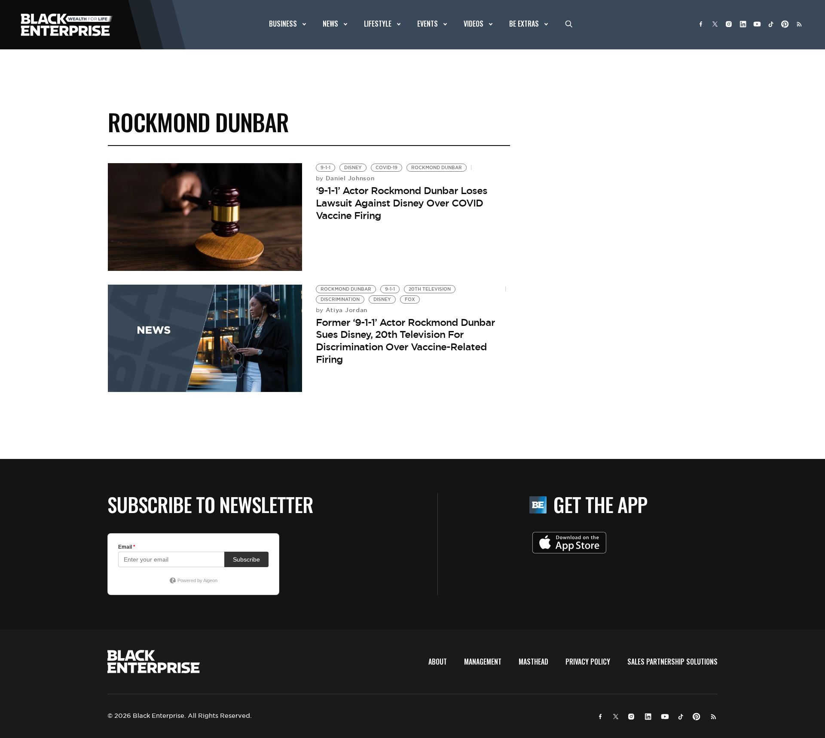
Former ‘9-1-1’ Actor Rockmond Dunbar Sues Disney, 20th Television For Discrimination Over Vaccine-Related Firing (405, 341)
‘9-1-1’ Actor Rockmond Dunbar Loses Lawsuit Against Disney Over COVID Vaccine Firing (401, 203)
